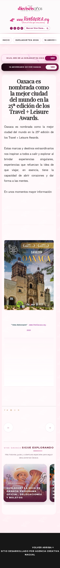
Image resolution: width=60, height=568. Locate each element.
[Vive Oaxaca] (30, 20)
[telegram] (11, 410)
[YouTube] (18, 28)
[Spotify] (21, 28)
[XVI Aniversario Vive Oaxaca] (30, 8)
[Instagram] (15, 28)
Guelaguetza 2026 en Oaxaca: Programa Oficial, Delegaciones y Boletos (24, 493)
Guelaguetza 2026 (27, 40)
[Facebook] (11, 28)
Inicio (6, 40)
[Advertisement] (29, 218)
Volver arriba (42, 547)
